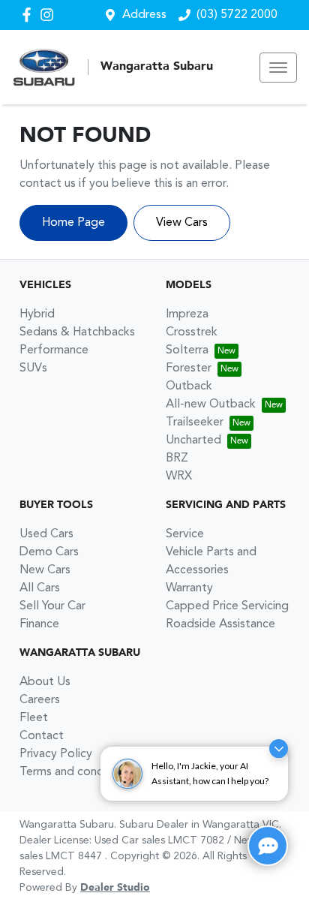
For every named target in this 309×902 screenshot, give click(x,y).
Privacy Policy (56, 754)
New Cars (45, 570)
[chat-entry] (268, 845)
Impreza (187, 314)
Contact (42, 736)
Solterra (187, 350)
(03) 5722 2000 (237, 15)
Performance (54, 350)
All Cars (40, 588)
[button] (278, 68)
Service (185, 534)
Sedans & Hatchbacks (77, 332)
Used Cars (47, 534)
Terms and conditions (76, 772)
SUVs (33, 368)
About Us (45, 682)
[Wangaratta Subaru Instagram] (50, 15)
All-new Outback (211, 404)
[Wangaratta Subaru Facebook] (30, 15)
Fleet (34, 718)
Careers (40, 700)
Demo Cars (49, 552)
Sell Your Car (53, 606)
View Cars (182, 223)
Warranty (189, 588)
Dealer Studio (115, 887)
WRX (179, 477)
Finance (39, 624)
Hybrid (37, 314)
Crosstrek (192, 332)
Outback (189, 386)
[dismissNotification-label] (278, 753)
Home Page (73, 223)
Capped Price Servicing (227, 606)
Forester (189, 368)
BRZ (177, 459)
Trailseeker (195, 422)
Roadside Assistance (220, 624)
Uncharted (193, 440)
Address (144, 15)
